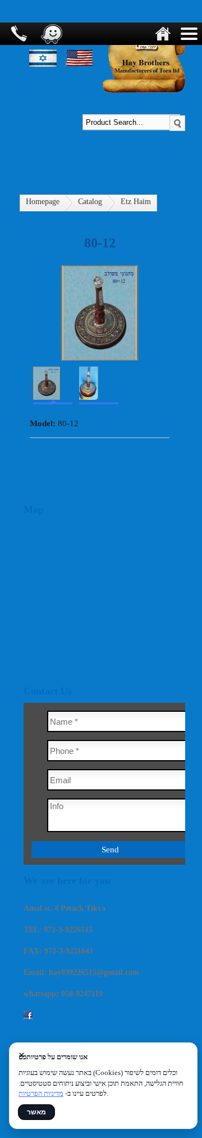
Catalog (90, 201)
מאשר (36, 1112)
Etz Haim (136, 201)
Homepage (42, 201)
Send (110, 849)
